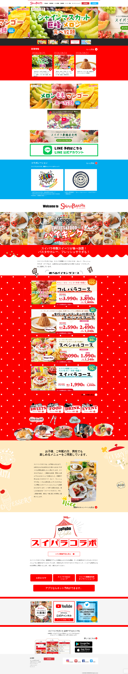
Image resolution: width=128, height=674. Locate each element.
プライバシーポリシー (34, 663)
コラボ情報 (56, 3)
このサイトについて (33, 665)
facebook (87, 661)
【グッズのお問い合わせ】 (34, 660)
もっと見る (90, 49)
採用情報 (85, 3)
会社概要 (32, 658)
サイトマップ (32, 666)
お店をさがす (41, 578)
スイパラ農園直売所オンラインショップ (87, 578)
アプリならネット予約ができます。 (64, 588)
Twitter (94, 661)
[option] (64, 22)
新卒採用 (94, 3)
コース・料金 (68, 3)
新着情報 (51, 3)
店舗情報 (62, 3)
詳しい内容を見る (88, 395)
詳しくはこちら (89, 638)
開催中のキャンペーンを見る (84, 507)
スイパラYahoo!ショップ (64, 578)
